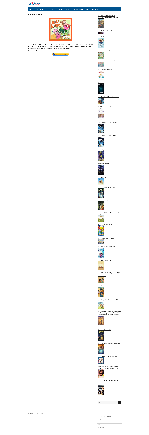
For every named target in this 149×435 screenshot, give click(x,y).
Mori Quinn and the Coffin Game (106, 187)
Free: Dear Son (102, 177)
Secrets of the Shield (103, 163)
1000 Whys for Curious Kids (105, 224)
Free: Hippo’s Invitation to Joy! (106, 61)
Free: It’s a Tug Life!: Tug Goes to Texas (108, 96)
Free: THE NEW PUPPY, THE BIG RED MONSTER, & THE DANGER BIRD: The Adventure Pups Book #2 (108, 382)
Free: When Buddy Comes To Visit (107, 260)
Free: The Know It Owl (104, 51)
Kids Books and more (33, 413)
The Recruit (101, 82)
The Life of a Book (103, 37)
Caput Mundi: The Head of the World (108, 122)
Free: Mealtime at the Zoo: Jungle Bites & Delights (109, 213)
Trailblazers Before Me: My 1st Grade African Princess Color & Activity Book (108, 367)
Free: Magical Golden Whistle (106, 238)
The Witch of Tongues (104, 200)
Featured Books (41, 9)
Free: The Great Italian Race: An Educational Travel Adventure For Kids (108, 16)
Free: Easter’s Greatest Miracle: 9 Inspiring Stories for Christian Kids (109, 329)
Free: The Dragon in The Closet (106, 31)
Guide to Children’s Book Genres (59, 9)
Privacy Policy (101, 427)
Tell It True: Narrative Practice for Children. (107, 107)
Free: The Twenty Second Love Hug (107, 356)
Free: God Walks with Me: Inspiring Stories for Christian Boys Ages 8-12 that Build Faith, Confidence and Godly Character (109, 312)
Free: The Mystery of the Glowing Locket (109, 343)
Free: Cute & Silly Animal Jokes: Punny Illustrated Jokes (108, 300)
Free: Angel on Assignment (105, 69)
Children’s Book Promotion (80, 9)
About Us (95, 9)
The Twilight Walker (103, 150)
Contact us (100, 419)
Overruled (100, 286)
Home (31, 9)
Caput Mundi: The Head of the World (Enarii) (108, 136)
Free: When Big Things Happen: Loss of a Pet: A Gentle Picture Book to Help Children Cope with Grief (109, 274)
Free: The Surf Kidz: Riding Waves (107, 246)
